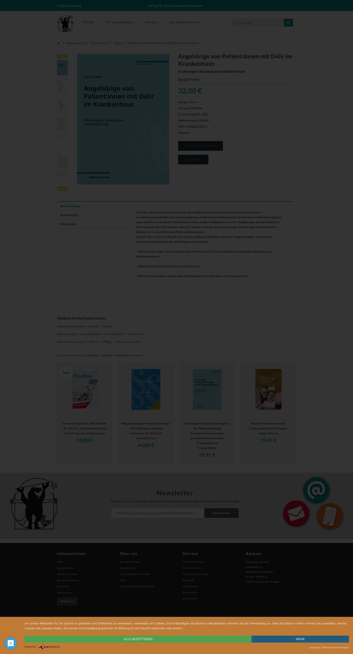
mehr (300, 639)
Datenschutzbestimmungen (335, 647)
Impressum (314, 647)
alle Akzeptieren (138, 639)
